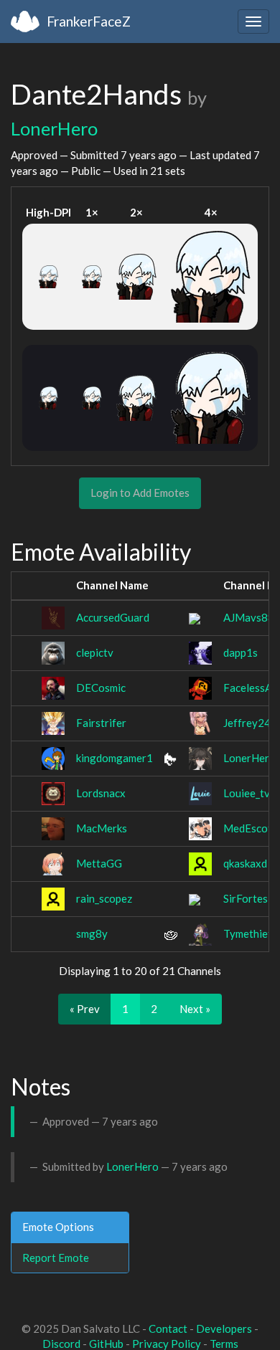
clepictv (94, 652)
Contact (168, 1328)
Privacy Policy (166, 1343)
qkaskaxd (245, 863)
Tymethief (247, 933)
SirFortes (245, 898)
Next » (194, 1008)
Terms (224, 1343)
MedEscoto (251, 828)
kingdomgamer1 (114, 757)
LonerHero (54, 128)
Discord (61, 1343)
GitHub (106, 1343)
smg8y (92, 933)
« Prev (85, 1008)
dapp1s (240, 652)
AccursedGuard (112, 617)
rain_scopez (104, 898)
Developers (224, 1328)
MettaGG (99, 863)
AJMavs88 (248, 617)
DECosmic (101, 687)
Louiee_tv (246, 792)
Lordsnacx (101, 792)
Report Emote (55, 1257)
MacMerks (101, 828)
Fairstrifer (101, 722)
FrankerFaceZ (89, 21)
